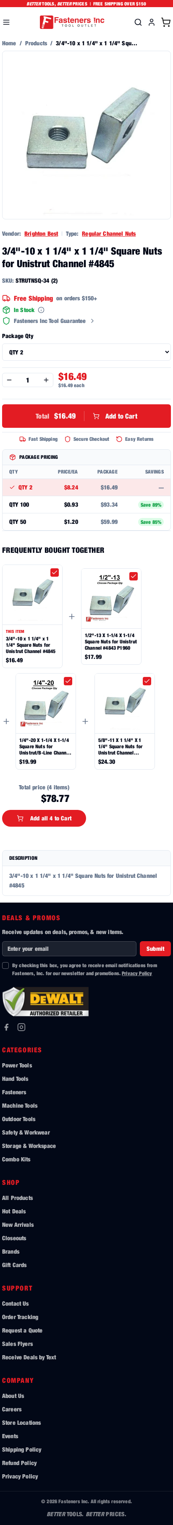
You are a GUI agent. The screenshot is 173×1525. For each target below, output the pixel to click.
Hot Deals (14, 1211)
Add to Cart (86, 415)
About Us (13, 1395)
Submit (155, 948)
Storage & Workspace (29, 1145)
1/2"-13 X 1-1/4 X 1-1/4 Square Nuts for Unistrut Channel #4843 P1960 (111, 641)
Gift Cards (14, 1264)
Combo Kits (16, 1159)
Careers (11, 1409)
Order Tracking (20, 1316)
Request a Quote (22, 1330)
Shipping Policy (21, 1449)
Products (36, 43)
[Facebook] (6, 1027)
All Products (17, 1197)
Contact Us (15, 1303)
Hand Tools (15, 1078)
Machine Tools (19, 1105)
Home (9, 43)
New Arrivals (18, 1224)
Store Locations (21, 1422)
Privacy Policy (137, 973)
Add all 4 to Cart (50, 818)
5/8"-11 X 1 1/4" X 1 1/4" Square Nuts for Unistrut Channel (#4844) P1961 (120, 746)
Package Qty (17, 335)
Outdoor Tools (18, 1118)
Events (10, 1435)
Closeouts (14, 1237)
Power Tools (17, 1065)
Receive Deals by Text (29, 1357)
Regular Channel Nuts (109, 233)
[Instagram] (21, 1027)
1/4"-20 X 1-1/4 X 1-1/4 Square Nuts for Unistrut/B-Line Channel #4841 (45, 746)
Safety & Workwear (26, 1132)
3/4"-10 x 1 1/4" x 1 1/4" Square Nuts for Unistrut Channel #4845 (31, 644)
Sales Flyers (17, 1343)
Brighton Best (41, 233)
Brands (10, 1251)
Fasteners (14, 1092)
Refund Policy (19, 1462)
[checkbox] (54, 572)
